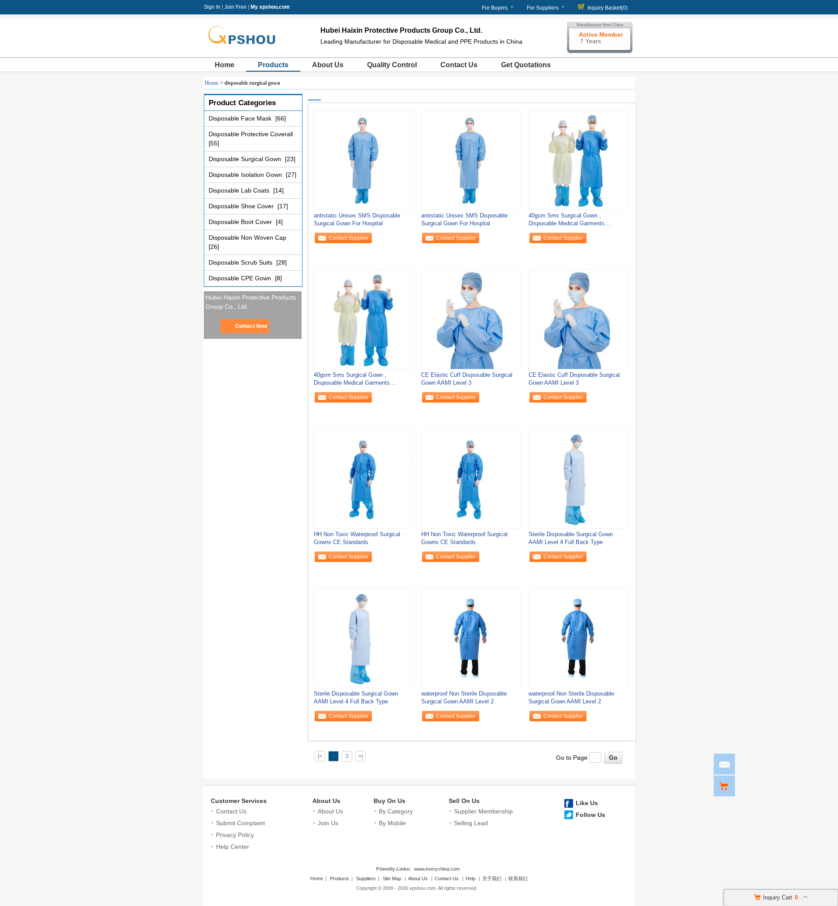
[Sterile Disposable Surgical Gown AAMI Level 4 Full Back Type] (578, 478)
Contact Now (251, 326)
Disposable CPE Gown (241, 278)
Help (470, 878)
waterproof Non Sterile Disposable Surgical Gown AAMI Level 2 (464, 697)
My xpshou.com (270, 7)
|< (320, 756)
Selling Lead (471, 823)
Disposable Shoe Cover (242, 206)
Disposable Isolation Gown (246, 174)
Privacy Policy (235, 834)
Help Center (232, 846)
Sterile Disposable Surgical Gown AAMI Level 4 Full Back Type (571, 538)
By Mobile (392, 823)
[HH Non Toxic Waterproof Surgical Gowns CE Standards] (363, 478)
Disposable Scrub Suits (241, 262)
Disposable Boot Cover (241, 221)
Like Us (587, 802)
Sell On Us (464, 800)
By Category (396, 811)
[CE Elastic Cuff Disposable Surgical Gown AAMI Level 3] (471, 319)
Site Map (392, 878)
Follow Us (590, 814)
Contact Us (458, 65)
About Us (327, 65)
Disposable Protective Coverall (251, 134)
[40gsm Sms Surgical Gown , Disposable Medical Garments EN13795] (578, 160)
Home (224, 65)
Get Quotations (526, 65)
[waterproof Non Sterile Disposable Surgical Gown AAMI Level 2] (471, 638)
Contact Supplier (348, 238)
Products (273, 65)
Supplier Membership (483, 811)
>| (360, 756)
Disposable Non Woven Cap (247, 237)
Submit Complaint (240, 823)
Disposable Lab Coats (240, 190)
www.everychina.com (437, 869)
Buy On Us (389, 800)
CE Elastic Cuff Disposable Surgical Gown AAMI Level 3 (466, 379)
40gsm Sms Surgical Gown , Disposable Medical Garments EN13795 (566, 221)
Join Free (235, 7)
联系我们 (518, 878)
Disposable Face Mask (241, 118)
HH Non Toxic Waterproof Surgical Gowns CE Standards (357, 538)
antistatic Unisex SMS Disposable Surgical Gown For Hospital (357, 219)
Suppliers (366, 878)
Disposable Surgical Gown (246, 158)
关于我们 (491, 878)
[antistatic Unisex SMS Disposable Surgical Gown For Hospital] (363, 160)
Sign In (212, 7)
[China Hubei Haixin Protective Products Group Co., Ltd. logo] (246, 47)
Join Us (328, 823)
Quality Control (392, 65)
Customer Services (239, 800)
